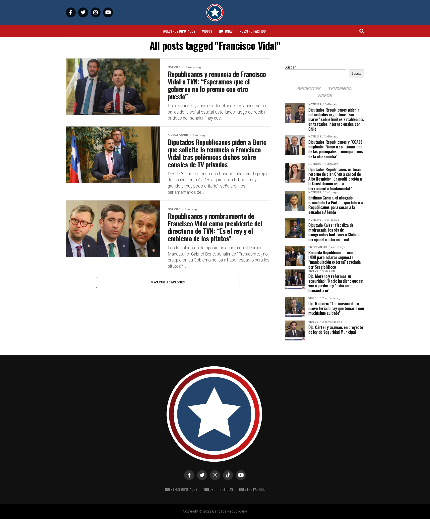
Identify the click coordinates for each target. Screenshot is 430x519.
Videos (207, 31)
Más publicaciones (168, 282)
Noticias (225, 31)
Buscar (290, 67)
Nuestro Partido (252, 31)
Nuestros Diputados (179, 31)
